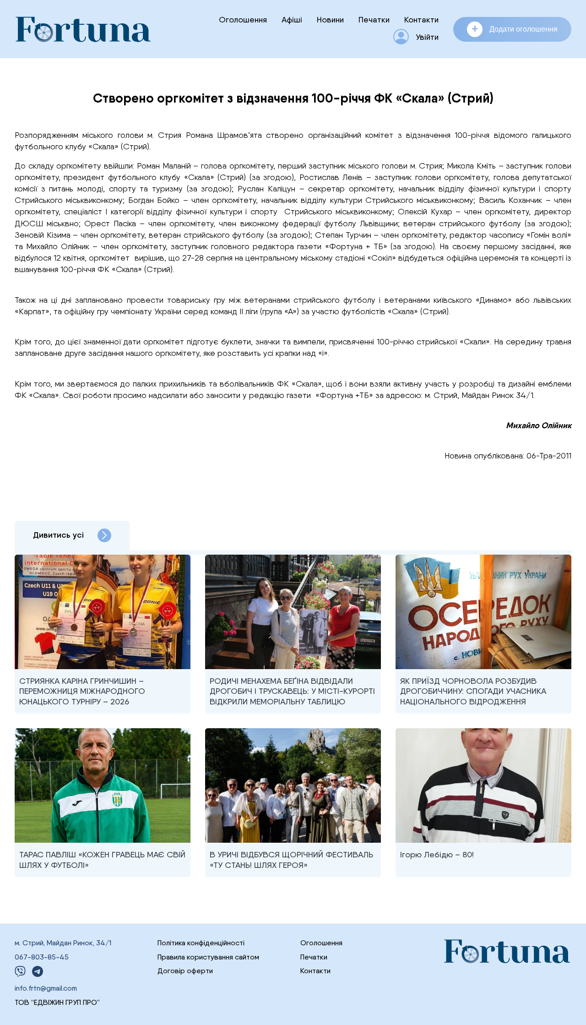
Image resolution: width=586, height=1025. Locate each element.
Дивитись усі (58, 535)
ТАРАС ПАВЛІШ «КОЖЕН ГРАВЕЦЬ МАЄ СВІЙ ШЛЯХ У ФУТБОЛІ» (102, 860)
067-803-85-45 (42, 957)
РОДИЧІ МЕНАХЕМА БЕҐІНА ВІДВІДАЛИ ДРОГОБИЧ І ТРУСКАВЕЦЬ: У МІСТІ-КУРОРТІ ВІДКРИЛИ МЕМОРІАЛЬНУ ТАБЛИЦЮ (292, 691)
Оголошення (243, 19)
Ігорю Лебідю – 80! (437, 854)
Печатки (374, 19)
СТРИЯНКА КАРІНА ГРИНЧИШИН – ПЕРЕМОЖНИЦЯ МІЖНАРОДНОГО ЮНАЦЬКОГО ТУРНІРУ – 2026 (82, 691)
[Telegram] (37, 971)
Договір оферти (185, 970)
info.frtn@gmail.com (46, 988)
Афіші (292, 19)
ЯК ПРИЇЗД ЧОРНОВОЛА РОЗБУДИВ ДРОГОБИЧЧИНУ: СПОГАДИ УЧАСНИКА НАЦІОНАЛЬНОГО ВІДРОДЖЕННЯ (473, 691)
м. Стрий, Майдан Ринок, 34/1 (63, 942)
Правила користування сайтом (208, 957)
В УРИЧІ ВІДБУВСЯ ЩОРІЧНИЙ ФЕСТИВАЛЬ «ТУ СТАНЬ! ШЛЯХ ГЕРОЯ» (291, 860)
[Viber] (20, 971)
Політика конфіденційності (200, 942)
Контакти (421, 19)
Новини (330, 19)
